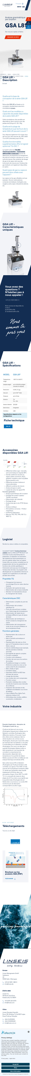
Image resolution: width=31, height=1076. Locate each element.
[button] (19, 3)
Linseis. (13, 108)
